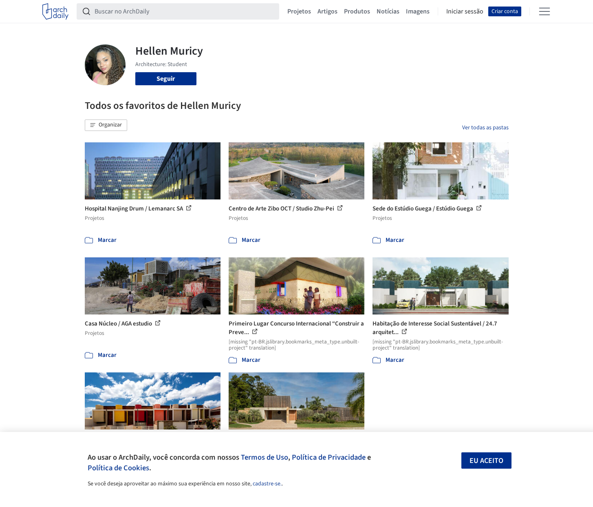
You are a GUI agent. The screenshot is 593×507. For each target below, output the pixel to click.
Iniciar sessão (464, 11)
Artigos (327, 11)
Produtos (357, 11)
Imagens (418, 11)
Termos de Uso (264, 457)
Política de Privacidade (329, 457)
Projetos (299, 11)
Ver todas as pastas (485, 128)
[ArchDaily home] (55, 11)
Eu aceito (486, 461)
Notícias (388, 11)
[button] (106, 125)
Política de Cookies (118, 468)
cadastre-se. (267, 484)
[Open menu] (544, 11)
